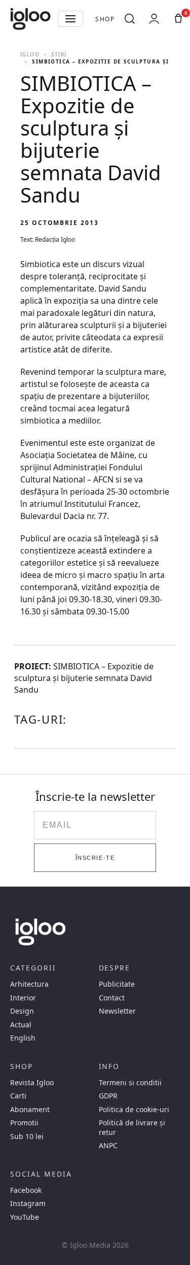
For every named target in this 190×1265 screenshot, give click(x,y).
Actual (20, 1024)
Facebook (26, 1190)
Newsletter (117, 1011)
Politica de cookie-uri (134, 1109)
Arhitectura (29, 984)
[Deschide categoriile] (70, 19)
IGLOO (30, 54)
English (22, 1038)
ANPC (108, 1145)
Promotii (24, 1122)
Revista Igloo (32, 1082)
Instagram (28, 1203)
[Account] (154, 19)
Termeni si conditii (130, 1082)
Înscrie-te (95, 858)
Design (22, 1011)
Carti (18, 1095)
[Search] (130, 19)
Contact (112, 997)
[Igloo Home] (30, 18)
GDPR (108, 1095)
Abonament (30, 1109)
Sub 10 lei (27, 1136)
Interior (23, 997)
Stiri (58, 54)
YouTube (24, 1217)
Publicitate (117, 984)
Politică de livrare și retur (132, 1127)
